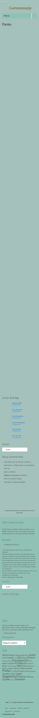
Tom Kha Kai (16, 429)
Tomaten (21, 298)
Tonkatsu (22, 117)
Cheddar (14, 293)
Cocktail (9, 657)
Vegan (18, 673)
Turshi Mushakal (17, 416)
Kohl (26, 202)
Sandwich (22, 296)
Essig (25, 657)
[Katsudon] (19, 51)
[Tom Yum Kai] (25, 606)
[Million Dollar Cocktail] (16, 612)
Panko (22, 114)
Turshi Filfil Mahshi (18, 422)
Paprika (16, 668)
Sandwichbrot (29, 296)
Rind (23, 390)
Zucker (33, 117)
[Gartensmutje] (19, 8)
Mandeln (6, 390)
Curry (17, 385)
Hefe (30, 661)
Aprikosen (8, 385)
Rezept (16, 78)
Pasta (22, 668)
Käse (23, 293)
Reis (26, 114)
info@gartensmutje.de (11, 544)
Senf (10, 298)
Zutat (12, 680)
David (6, 472)
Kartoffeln (11, 663)
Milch (11, 390)
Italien (4, 663)
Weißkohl (11, 206)
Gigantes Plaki (17, 403)
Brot (6, 293)
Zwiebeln (6, 119)
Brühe (15, 112)
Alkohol (10, 112)
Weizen (28, 117)
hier (21, 577)
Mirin (18, 114)
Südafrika (16, 392)
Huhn (32, 112)
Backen (12, 655)
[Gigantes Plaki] (6, 600)
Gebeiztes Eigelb (16, 478)
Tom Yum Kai (16, 436)
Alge (6, 112)
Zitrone (30, 298)
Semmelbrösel (8, 117)
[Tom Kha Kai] (16, 606)
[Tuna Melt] (19, 230)
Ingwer (14, 387)
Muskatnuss (30, 666)
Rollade (12, 472)
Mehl (14, 114)
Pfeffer (6, 204)
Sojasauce (16, 117)
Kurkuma (26, 387)
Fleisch (19, 112)
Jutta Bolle (7, 482)
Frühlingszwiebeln (7, 661)
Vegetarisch (10, 676)
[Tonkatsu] (19, 143)
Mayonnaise (28, 293)
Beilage (18, 655)
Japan (6, 114)
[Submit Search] (3, 449)
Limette (9, 666)
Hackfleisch (30, 385)
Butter (9, 293)
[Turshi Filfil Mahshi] (6, 606)
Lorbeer (32, 387)
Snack (27, 671)
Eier (6, 202)
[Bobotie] (19, 324)
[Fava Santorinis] (16, 600)
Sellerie (6, 298)
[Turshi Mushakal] (25, 600)
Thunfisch (15, 298)
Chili (4, 657)
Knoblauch (20, 387)
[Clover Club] (6, 612)
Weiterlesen (10, 106)
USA (26, 298)
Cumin (15, 658)
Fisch (19, 293)
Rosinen (28, 390)
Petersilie (11, 296)
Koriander (30, 663)
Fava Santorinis (17, 409)
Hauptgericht (26, 112)
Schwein (30, 114)
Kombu (10, 114)
